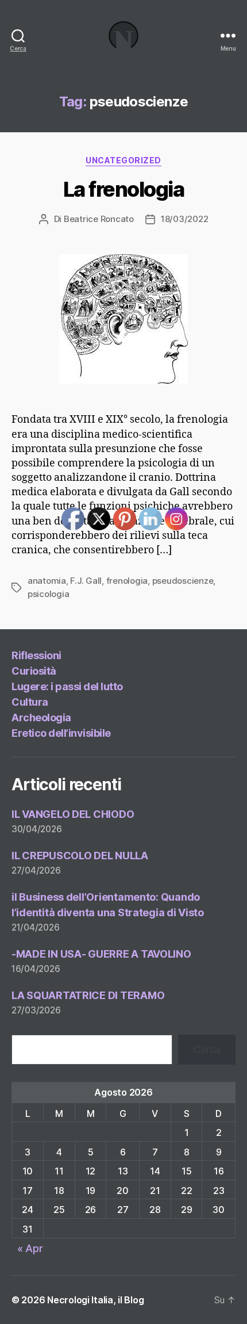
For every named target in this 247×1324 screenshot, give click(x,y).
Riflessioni (36, 655)
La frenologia (123, 189)
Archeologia (41, 717)
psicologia (48, 593)
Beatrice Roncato (99, 218)
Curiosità (33, 671)
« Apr (30, 1248)
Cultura (29, 702)
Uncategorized (123, 160)
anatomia (47, 580)
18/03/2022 (184, 218)
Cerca (207, 1049)
